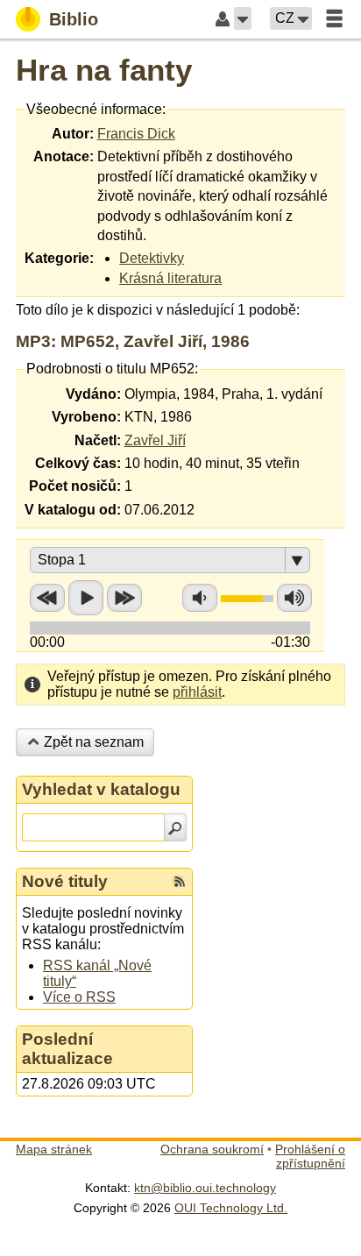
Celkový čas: (78, 463)
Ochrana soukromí (212, 1149)
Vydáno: (93, 394)
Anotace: (63, 156)
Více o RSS (79, 997)
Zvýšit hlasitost (294, 598)
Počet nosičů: (75, 486)
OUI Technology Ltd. (230, 1208)
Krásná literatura (170, 278)
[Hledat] (175, 827)
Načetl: (97, 440)
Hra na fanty (104, 70)
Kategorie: (59, 258)
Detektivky (151, 258)
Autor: (73, 133)
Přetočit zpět (47, 598)
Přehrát (85, 597)
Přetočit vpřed (124, 598)
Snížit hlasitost (199, 598)
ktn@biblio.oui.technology (205, 1188)
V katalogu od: (73, 509)
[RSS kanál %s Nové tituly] (180, 881)
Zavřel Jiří (155, 440)
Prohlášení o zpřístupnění (310, 1156)
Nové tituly (65, 881)
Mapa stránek (54, 1149)
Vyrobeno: (86, 416)
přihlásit (197, 692)
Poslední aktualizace (67, 1049)
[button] (242, 18)
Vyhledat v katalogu (101, 789)
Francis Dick (136, 133)
